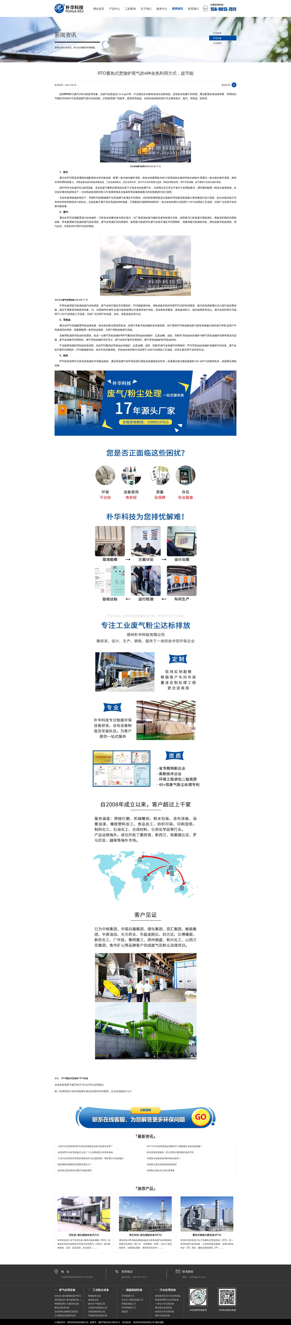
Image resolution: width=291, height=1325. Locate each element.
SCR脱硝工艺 (128, 1295)
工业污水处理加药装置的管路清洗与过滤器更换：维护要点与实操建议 (91, 1158)
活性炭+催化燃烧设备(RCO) (68, 1295)
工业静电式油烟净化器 (65, 1315)
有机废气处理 (139, 166)
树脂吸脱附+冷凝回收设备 (67, 1303)
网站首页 (98, 8)
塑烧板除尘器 (94, 1295)
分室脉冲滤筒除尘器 (97, 1307)
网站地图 (159, 1322)
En (205, 8)
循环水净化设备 (162, 1315)
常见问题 (217, 37)
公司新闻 (217, 42)
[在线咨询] (145, 1117)
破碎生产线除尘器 (96, 1303)
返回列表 (226, 84)
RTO (66, 94)
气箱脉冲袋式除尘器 (97, 1315)
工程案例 (130, 8)
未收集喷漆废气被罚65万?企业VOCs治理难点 (79, 1084)
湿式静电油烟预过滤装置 (66, 1311)
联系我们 (193, 8)
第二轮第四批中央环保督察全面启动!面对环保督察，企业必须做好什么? (93, 1091)
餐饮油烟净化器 (62, 1307)
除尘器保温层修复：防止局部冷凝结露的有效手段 (170, 1152)
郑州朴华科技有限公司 (144, 1322)
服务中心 (161, 8)
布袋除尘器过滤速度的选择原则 (162, 1164)
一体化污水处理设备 (164, 1303)
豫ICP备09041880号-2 (109, 1322)
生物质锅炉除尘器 (96, 1311)
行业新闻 (217, 32)
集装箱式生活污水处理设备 (168, 1295)
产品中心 (114, 8)
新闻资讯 (177, 8)
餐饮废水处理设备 (163, 1307)
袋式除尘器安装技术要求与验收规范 (75, 1170)
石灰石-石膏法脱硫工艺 (133, 1299)
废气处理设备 (68, 299)
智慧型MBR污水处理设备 (167, 1299)
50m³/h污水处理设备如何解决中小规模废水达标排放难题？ (174, 1146)
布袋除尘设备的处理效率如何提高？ (164, 1158)
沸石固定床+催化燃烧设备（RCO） (69, 1299)
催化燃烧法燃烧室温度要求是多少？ (75, 1164)
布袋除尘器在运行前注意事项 (160, 1170)
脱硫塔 (125, 1311)
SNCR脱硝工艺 (129, 1307)
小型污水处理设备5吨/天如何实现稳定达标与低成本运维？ (85, 1146)
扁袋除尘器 (93, 1299)
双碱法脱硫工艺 (129, 1303)
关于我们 (146, 8)
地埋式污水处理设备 (164, 1311)
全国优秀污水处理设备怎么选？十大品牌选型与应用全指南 (85, 1152)
